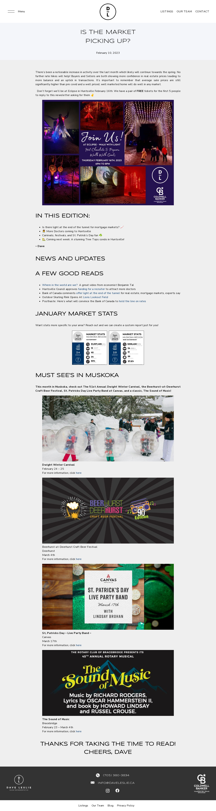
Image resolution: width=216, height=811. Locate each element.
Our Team (184, 11)
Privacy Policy (125, 805)
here (79, 473)
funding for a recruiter (91, 289)
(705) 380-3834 (116, 775)
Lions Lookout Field (95, 297)
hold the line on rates (132, 301)
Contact (202, 11)
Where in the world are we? (60, 285)
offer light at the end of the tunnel (98, 293)
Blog (110, 805)
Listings (166, 11)
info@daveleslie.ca (116, 783)
